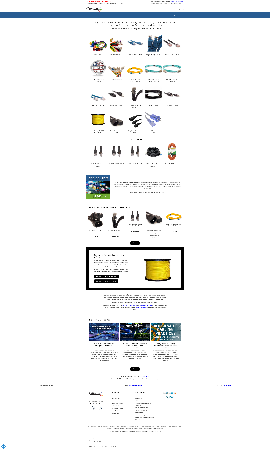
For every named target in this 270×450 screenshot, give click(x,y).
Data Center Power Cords (116, 131)
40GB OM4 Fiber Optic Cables (172, 80)
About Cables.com (140, 396)
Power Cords (97, 54)
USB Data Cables (171, 105)
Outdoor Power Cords (172, 163)
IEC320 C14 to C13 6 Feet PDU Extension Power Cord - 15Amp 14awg (154, 232)
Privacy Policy (139, 412)
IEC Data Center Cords (130, 305)
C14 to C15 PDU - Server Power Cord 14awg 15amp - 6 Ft (96, 231)
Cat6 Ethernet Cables (135, 54)
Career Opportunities (141, 407)
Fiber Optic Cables (116, 80)
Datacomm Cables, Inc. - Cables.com (102, 446)
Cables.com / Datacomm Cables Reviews (144, 418)
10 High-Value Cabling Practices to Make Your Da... (166, 344)
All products (115, 406)
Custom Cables (116, 398)
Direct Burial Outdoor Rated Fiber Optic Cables (153, 165)
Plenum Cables (97, 105)
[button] (176, 9)
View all (135, 243)
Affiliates (138, 401)
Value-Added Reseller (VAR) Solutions (143, 404)
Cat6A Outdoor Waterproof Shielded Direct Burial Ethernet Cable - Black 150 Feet (135, 226)
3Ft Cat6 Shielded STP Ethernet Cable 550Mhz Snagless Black (115, 231)
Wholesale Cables (117, 408)
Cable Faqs (115, 396)
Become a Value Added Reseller (106, 276)
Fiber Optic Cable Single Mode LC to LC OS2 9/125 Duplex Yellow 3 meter (173, 226)
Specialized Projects (141, 415)
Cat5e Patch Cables (172, 54)
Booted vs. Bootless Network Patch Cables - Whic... (135, 344)
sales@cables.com (135, 385)
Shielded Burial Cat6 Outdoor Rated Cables (98, 165)
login (98, 271)
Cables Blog (115, 413)
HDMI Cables (152, 105)
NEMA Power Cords (115, 105)
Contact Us (145, 377)
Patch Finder (116, 401)
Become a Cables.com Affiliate (106, 281)
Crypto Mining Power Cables (135, 131)
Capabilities (115, 411)
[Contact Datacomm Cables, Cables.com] (101, 411)
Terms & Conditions (141, 410)
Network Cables (115, 54)
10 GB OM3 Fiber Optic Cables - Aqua (153, 80)
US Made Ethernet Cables (98, 80)
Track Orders (179, 1)
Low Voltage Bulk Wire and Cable (98, 131)
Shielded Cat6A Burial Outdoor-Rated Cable (116, 164)
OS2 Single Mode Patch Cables (135, 80)
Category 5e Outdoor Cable (135, 164)
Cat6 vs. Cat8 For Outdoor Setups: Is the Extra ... (104, 344)
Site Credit (113, 446)
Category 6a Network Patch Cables (153, 55)
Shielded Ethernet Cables (135, 106)
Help (172, 1)
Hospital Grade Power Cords (153, 131)
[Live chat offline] (3, 446)
